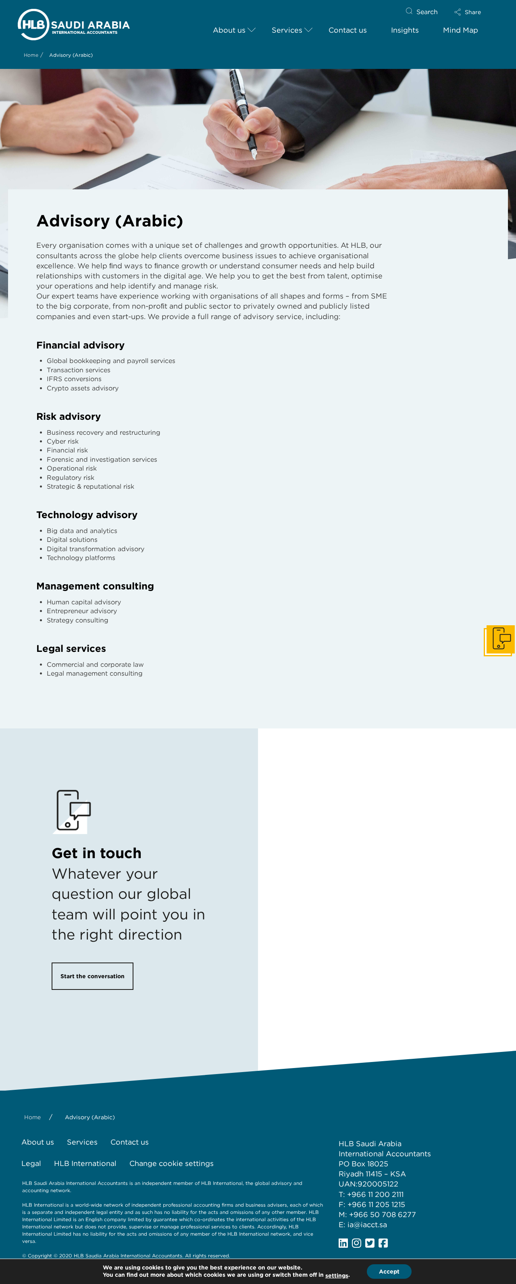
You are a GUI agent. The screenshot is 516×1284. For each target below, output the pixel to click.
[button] (474, 12)
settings (336, 1275)
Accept (389, 1271)
